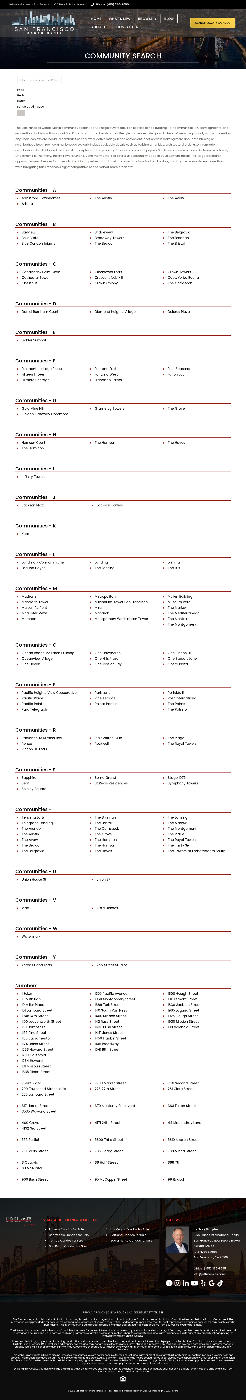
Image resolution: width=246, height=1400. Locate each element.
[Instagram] (177, 1283)
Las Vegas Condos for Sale (130, 1229)
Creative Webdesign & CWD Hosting (161, 1390)
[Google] (211, 1283)
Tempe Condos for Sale (66, 1240)
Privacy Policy (94, 1312)
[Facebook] (169, 1283)
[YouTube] (194, 1283)
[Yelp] (203, 1283)
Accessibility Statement (146, 1312)
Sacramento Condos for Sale (131, 1240)
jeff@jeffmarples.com (209, 1274)
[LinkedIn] (185, 1283)
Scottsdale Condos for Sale (69, 1235)
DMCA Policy (116, 1312)
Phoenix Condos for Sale (66, 1229)
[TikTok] (220, 1283)
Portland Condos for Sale (128, 1235)
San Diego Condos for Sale (68, 1246)
